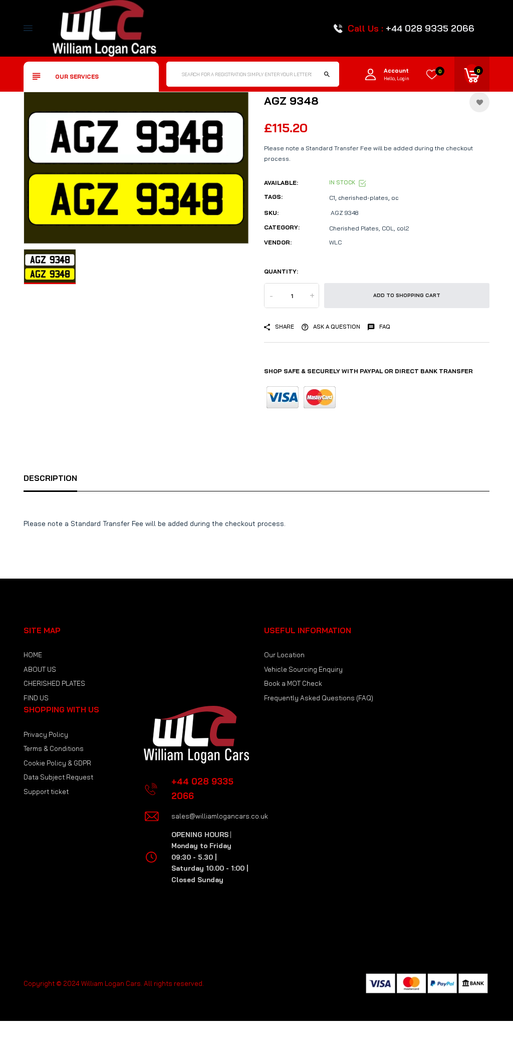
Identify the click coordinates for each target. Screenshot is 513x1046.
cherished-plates (363, 197)
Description (50, 478)
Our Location (284, 655)
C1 (332, 197)
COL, (388, 228)
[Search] (326, 74)
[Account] (370, 74)
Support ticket (46, 792)
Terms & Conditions (54, 748)
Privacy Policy (46, 734)
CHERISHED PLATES (54, 683)
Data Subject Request (58, 777)
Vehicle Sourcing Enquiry (303, 669)
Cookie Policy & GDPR (57, 763)
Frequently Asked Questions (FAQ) (318, 698)
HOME (33, 655)
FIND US (36, 698)
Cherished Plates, (354, 228)
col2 (403, 228)
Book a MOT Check (293, 683)
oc (394, 197)
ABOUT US (40, 669)
